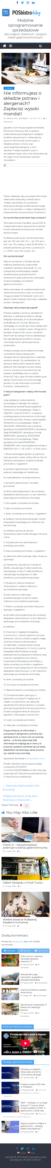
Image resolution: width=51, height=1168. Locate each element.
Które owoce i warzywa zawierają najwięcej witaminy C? (32, 959)
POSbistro (9, 88)
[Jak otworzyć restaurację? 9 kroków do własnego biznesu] (11, 1003)
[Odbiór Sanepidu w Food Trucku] (25, 858)
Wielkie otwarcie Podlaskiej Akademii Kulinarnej (20, 921)
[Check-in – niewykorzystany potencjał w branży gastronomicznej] (25, 819)
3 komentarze (42, 983)
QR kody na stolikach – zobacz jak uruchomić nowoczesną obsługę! (31, 1072)
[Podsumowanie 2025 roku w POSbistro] (10, 1083)
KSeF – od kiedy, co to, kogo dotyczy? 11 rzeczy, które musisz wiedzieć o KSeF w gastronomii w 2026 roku (34, 1107)
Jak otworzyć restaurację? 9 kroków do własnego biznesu (34, 1007)
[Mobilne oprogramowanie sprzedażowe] (4, 46)
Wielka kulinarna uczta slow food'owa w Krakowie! (20, 798)
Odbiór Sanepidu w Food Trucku (23, 882)
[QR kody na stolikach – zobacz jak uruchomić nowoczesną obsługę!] (10, 1068)
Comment (43, 950)
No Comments (41, 996)
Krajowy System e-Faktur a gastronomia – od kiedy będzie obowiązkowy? (33, 1126)
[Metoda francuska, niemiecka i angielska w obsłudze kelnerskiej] (11, 973)
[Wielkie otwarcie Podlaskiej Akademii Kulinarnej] (25, 893)
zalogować (17, 941)
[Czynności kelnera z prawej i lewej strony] (11, 988)
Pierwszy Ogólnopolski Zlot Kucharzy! (21, 787)
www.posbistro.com (34, 758)
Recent (27, 950)
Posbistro (24, 118)
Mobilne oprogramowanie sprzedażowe (25, 25)
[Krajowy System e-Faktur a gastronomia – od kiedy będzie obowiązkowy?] (10, 1122)
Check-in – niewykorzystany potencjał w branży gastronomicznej (25, 846)
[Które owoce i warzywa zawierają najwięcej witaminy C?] (11, 954)
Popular (11, 950)
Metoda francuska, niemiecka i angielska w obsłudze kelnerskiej (32, 977)
